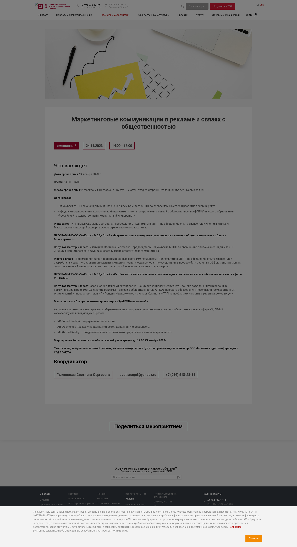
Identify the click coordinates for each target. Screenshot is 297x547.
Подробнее (235, 526)
